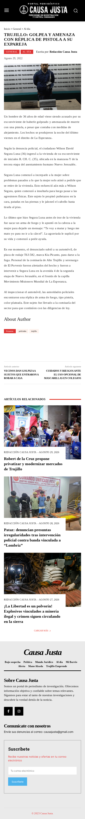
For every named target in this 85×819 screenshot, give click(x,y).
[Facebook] (8, 711)
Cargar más (41, 630)
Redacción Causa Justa (63, 52)
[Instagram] (19, 711)
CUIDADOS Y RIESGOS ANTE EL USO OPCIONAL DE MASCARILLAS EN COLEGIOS (62, 374)
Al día (27, 28)
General (17, 28)
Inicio (7, 28)
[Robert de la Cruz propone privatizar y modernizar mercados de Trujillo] (42, 432)
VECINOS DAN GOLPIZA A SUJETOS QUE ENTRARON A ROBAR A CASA (21, 374)
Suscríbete (19, 749)
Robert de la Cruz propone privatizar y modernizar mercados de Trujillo (33, 463)
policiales (22, 331)
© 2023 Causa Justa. (42, 813)
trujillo (34, 331)
